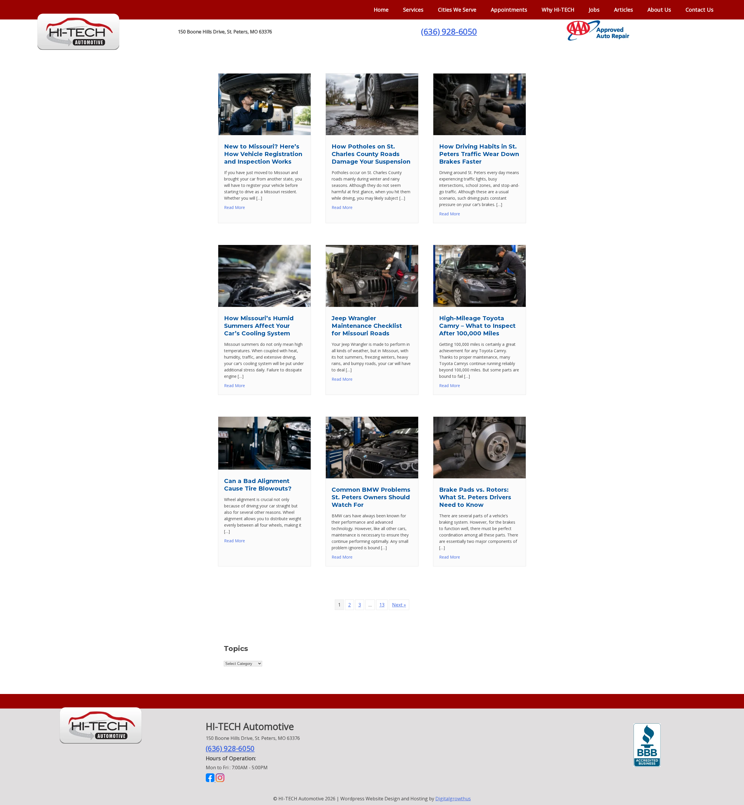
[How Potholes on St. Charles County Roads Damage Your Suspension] (372, 133)
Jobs (594, 9)
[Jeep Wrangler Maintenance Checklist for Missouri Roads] (372, 305)
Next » (399, 605)
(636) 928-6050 (449, 31)
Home (381, 9)
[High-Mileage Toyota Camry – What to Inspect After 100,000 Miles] (479, 305)
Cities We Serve (457, 9)
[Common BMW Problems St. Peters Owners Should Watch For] (372, 476)
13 (381, 605)
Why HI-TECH (558, 9)
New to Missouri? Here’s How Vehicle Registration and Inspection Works (263, 154)
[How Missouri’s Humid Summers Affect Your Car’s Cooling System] (264, 305)
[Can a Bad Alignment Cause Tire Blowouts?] (264, 468)
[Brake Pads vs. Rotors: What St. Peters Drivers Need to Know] (479, 476)
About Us (659, 9)
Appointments (509, 9)
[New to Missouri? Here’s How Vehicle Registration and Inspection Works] (264, 133)
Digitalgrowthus (453, 798)
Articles (623, 9)
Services (413, 9)
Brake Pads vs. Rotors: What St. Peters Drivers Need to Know (475, 497)
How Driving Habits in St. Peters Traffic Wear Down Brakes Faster (479, 154)
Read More (234, 207)
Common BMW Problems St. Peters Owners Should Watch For (371, 497)
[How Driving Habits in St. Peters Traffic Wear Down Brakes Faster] (479, 133)
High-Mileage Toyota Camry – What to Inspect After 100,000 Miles (477, 326)
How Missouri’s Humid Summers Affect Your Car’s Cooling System (259, 326)
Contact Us (699, 9)
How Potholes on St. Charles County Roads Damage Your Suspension (371, 154)
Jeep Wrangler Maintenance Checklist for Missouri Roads (367, 326)
